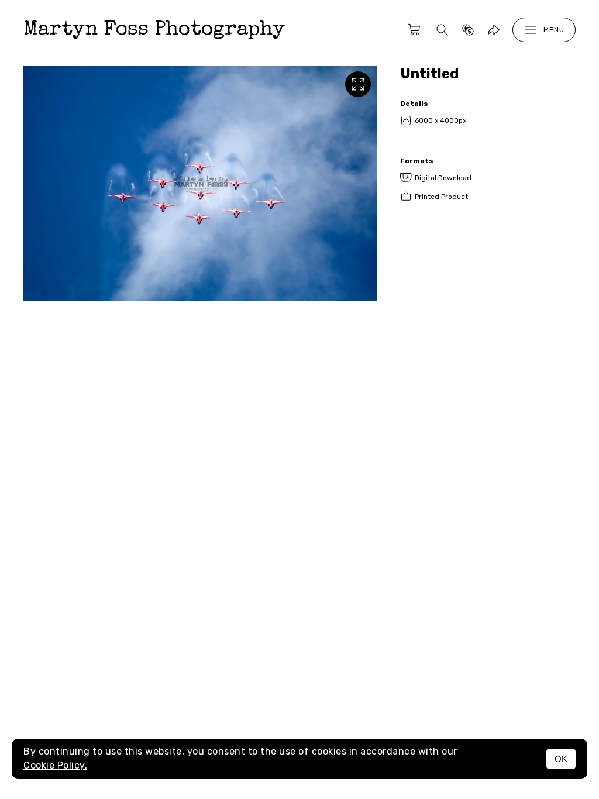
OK (561, 759)
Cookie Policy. (55, 765)
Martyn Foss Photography (154, 30)
